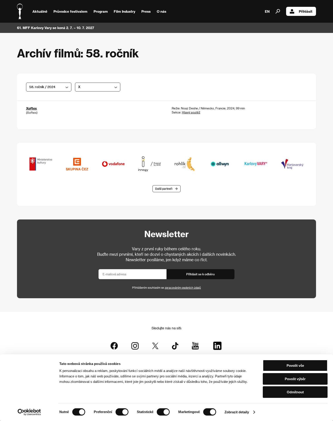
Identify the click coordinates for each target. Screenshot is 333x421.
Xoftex (31, 108)
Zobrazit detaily (236, 412)
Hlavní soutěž (191, 112)
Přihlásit (305, 11)
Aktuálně (39, 11)
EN (267, 11)
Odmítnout (295, 392)
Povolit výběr (295, 379)
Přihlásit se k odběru (200, 274)
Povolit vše (295, 365)
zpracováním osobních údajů (183, 287)
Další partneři (163, 188)
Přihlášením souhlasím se (166, 287)
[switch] (122, 412)
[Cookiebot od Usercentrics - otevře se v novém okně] (29, 412)
